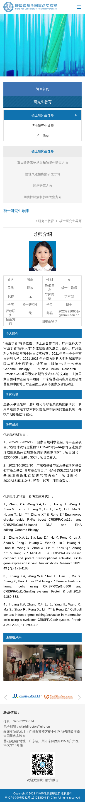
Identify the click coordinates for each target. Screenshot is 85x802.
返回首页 (42, 89)
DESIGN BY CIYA (46, 797)
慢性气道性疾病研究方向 (42, 174)
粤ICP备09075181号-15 (19, 797)
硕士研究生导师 (70, 221)
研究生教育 (46, 221)
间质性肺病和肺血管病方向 (43, 197)
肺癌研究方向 (42, 185)
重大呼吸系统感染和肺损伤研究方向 (42, 163)
